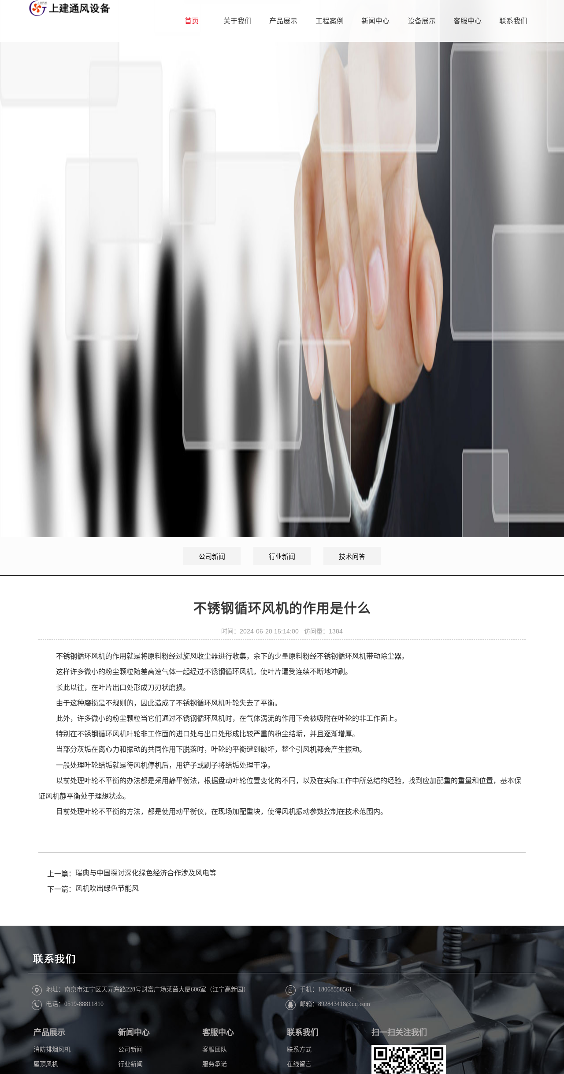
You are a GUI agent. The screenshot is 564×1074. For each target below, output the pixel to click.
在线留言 (299, 1063)
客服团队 (214, 1049)
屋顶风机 (45, 1063)
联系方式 (299, 1049)
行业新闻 (282, 556)
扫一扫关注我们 (399, 1032)
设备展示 (422, 21)
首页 (192, 21)
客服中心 (467, 21)
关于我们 (237, 21)
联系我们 (513, 21)
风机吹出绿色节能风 (107, 889)
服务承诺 (214, 1063)
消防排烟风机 (51, 1049)
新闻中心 (375, 21)
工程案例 (329, 21)
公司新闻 (212, 556)
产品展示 (283, 21)
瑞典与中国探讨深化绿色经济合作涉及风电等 (145, 873)
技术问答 (352, 556)
